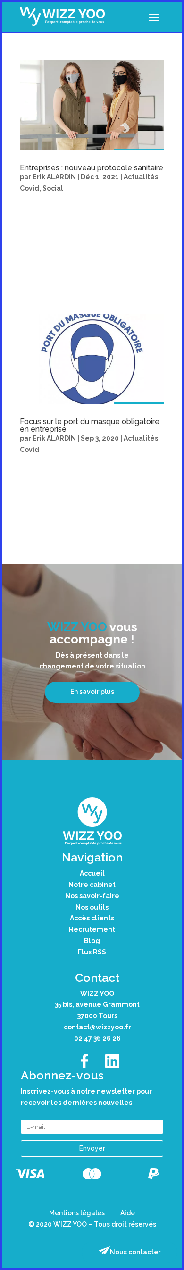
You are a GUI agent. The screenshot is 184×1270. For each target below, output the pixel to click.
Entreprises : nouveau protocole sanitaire (91, 167)
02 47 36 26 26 (97, 1038)
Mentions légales (77, 1213)
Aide (127, 1213)
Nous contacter (135, 1252)
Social (52, 188)
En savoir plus (92, 691)
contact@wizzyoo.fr (97, 1027)
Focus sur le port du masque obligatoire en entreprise (89, 425)
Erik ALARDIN (54, 177)
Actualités (141, 177)
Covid (29, 188)
